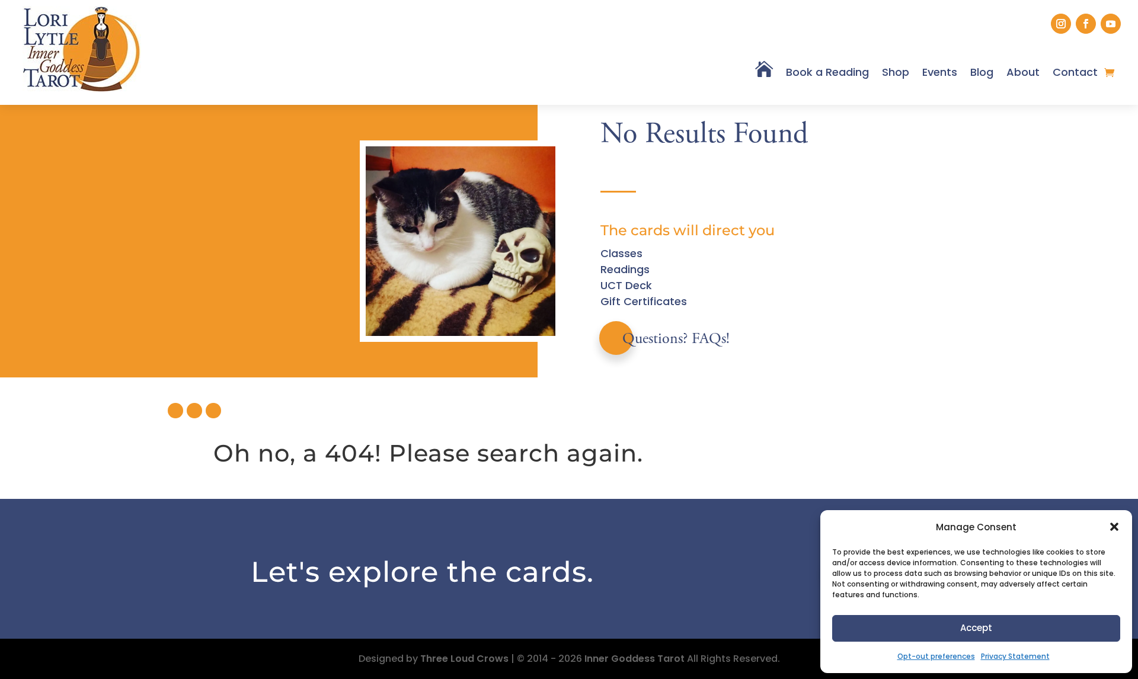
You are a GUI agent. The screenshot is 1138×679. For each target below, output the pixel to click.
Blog (981, 72)
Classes (621, 253)
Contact (1075, 72)
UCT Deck (626, 285)
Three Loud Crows (464, 658)
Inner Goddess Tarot (634, 658)
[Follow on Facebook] (1086, 24)
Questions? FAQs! (676, 339)
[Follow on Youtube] (1111, 24)
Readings (625, 269)
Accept (976, 628)
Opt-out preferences (936, 656)
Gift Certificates (643, 301)
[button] (1114, 527)
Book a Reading (827, 72)
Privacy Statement (1015, 656)
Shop (895, 72)
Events (939, 72)
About (1023, 72)
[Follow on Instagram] (1061, 24)
